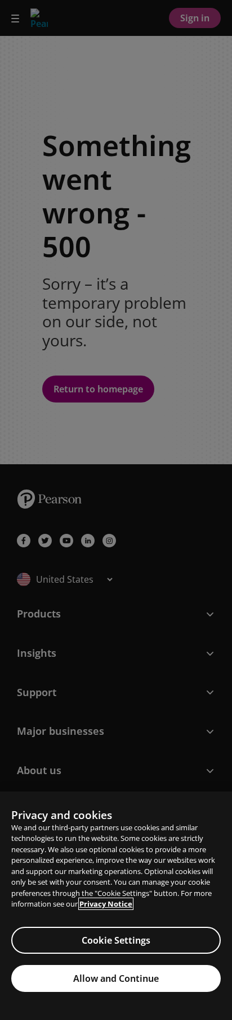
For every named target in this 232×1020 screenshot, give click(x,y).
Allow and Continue (116, 978)
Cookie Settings (116, 940)
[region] (116, 906)
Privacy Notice (105, 904)
